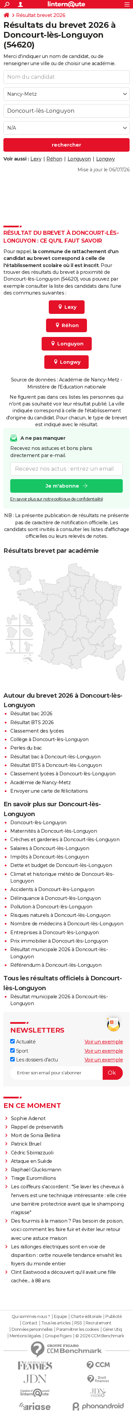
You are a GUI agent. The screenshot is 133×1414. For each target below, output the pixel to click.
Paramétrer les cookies (77, 1329)
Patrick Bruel (26, 1144)
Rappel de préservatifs (37, 1127)
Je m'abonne (62, 486)
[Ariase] (34, 1406)
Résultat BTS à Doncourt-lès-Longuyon (56, 765)
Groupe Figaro (58, 1336)
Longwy (105, 159)
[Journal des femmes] (34, 1365)
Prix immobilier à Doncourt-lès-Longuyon (59, 941)
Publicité (113, 1316)
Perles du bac (26, 748)
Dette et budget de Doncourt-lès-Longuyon (61, 865)
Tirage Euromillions (33, 1178)
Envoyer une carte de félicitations (49, 791)
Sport (21, 1051)
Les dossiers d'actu (36, 1060)
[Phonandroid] (98, 1406)
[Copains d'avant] (34, 1393)
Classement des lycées (37, 731)
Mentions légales (25, 1336)
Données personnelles (32, 1329)
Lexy (35, 159)
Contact (30, 1323)
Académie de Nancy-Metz (40, 782)
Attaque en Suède (31, 1161)
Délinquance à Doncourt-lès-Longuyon (55, 898)
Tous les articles (56, 1323)
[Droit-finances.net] (98, 1379)
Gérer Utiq (112, 1329)
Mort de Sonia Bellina (35, 1135)
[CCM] (98, 1365)
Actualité (25, 1042)
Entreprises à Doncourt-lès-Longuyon (54, 932)
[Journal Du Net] (34, 1379)
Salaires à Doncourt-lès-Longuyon (49, 848)
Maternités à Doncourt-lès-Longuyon (53, 831)
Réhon (54, 159)
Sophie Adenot (28, 1118)
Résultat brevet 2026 (40, 15)
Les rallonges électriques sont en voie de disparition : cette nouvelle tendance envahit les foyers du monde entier (66, 1255)
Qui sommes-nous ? (31, 1316)
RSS (78, 1323)
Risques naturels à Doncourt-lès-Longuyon (60, 915)
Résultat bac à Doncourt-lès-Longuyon (55, 757)
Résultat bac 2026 (31, 714)
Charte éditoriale (86, 1316)
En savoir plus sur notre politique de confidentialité (56, 499)
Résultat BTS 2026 (32, 722)
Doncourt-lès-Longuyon (38, 822)
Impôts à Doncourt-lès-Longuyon (49, 857)
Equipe (60, 1316)
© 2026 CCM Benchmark (99, 1336)
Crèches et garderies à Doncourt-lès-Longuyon (64, 839)
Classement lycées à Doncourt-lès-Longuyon (63, 774)
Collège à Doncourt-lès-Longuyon (49, 739)
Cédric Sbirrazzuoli (32, 1153)
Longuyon (79, 159)
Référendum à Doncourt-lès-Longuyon (55, 965)
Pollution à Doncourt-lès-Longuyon (51, 907)
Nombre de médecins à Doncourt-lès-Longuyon (66, 924)
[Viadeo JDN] (98, 1393)
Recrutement (99, 1323)
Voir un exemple (104, 1042)
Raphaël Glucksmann (36, 1170)
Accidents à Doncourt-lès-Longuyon (52, 889)
